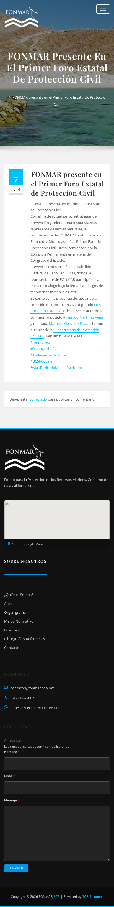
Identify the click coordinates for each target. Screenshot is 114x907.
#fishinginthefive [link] (44, 348)
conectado (38, 399)
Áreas (8, 603)
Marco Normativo (18, 621)
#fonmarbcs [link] (40, 342)
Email (9, 776)
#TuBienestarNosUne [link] (48, 355)
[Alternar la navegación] (103, 9)
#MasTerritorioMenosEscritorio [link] (56, 367)
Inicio (57, 90)
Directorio (12, 630)
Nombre (11, 752)
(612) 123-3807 (22, 697)
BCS (56, 896)
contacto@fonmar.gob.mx (32, 688)
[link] (83, 317)
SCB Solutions (92, 896)
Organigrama (15, 612)
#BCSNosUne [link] (41, 361)
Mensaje (11, 800)
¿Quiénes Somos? (18, 594)
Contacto (11, 647)
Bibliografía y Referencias (24, 638)
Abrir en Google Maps (27, 544)
